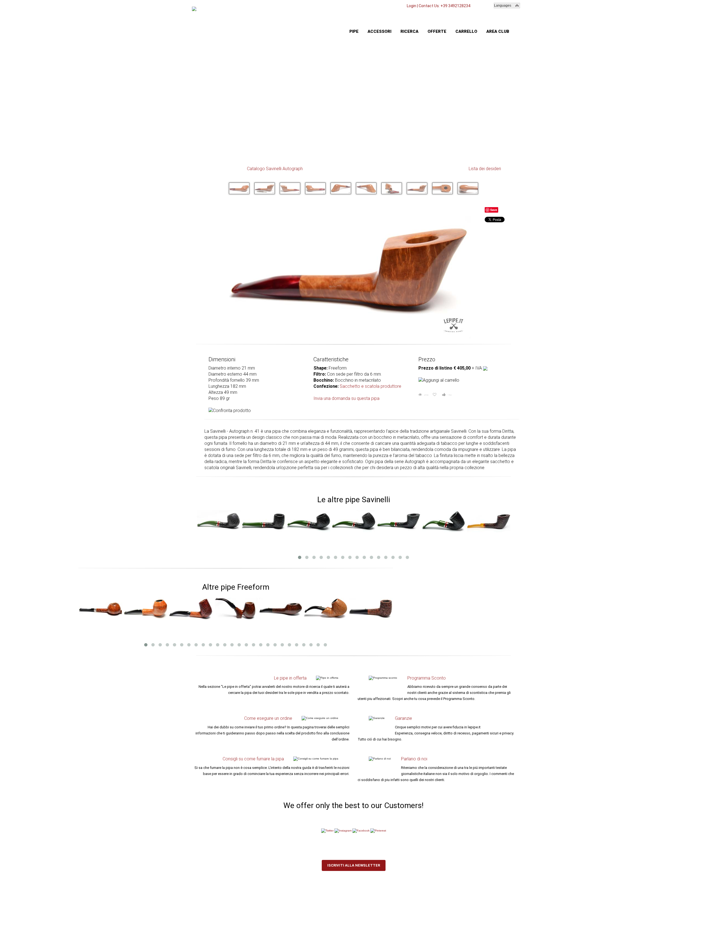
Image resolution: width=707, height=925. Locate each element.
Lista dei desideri (485, 168)
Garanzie (403, 718)
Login (411, 6)
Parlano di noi (414, 758)
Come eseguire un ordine (268, 718)
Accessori (379, 31)
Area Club (497, 31)
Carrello (466, 31)
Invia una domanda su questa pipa (346, 398)
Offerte (437, 31)
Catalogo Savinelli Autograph (275, 168)
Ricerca (409, 31)
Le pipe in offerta (290, 678)
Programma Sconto (426, 678)
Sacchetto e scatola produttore (370, 386)
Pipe (353, 31)
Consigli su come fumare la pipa (253, 758)
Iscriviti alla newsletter (353, 865)
